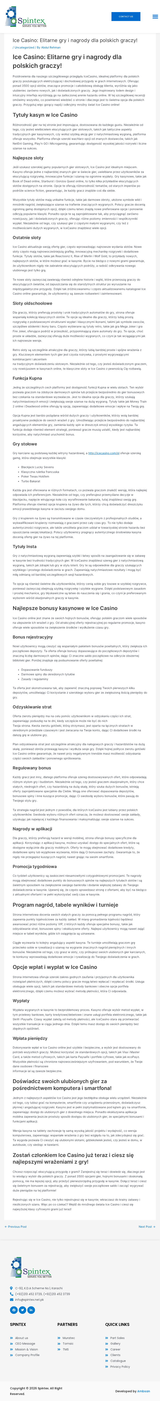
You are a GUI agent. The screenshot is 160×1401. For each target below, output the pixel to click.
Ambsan (143, 1391)
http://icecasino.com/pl (103, 453)
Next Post (147, 1226)
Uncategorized (24, 47)
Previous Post (16, 1226)
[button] (155, 16)
